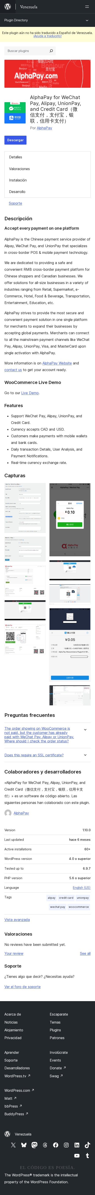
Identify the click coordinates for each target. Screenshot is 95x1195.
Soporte (15, 203)
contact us (13, 370)
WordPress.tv (17, 1076)
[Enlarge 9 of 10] (84, 614)
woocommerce (79, 907)
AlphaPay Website (57, 363)
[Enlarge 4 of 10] (40, 606)
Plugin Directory (16, 20)
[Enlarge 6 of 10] (84, 489)
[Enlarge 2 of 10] (40, 542)
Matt (10, 1098)
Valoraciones (19, 169)
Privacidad (13, 1038)
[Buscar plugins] (51, 50)
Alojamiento (13, 1030)
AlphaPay (44, 128)
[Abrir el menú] (88, 6)
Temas (55, 1022)
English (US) (82, 887)
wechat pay (57, 907)
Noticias (11, 1022)
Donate (58, 1068)
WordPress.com (19, 1090)
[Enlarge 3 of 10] (40, 571)
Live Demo (30, 393)
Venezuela (23, 1134)
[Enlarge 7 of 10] (84, 566)
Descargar (15, 140)
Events (55, 1060)
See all (85, 953)
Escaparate (59, 1014)
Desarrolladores (17, 1068)
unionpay (83, 897)
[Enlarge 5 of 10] (40, 630)
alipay (51, 897)
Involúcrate (59, 1052)
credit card (66, 897)
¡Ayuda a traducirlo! (47, 36)
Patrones (57, 1038)
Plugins (55, 1030)
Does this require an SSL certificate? (34, 755)
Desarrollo (17, 191)
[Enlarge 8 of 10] (84, 590)
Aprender (11, 1052)
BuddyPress (16, 1114)
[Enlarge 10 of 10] (84, 691)
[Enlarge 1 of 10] (40, 489)
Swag (56, 1076)
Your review (13, 953)
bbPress (13, 1106)
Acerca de (12, 1014)
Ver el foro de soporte (22, 986)
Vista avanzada (17, 919)
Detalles (15, 157)
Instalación (18, 180)
